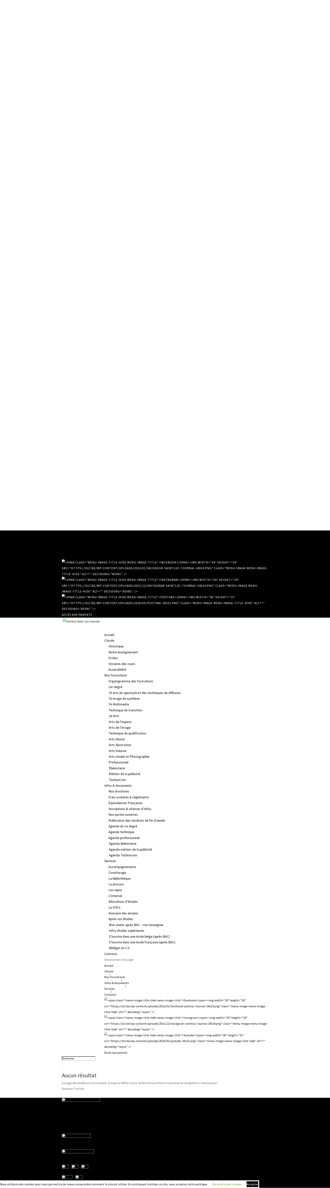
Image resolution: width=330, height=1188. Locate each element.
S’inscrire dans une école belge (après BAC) (139, 936)
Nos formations (114, 977)
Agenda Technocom (123, 855)
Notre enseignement (123, 652)
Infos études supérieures (126, 930)
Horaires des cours (121, 664)
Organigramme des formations (130, 681)
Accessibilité (117, 669)
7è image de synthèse (124, 698)
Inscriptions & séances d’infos (129, 809)
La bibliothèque (119, 878)
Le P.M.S (114, 907)
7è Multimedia (118, 704)
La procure (116, 884)
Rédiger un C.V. (119, 948)
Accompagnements (122, 867)
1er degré (115, 687)
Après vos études (120, 919)
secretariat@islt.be (74, 1131)
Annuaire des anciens (123, 913)
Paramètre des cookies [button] (227, 1184)
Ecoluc (113, 658)
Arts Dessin (117, 739)
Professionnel (118, 762)
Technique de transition (125, 710)
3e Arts (114, 716)
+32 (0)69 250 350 (74, 533)
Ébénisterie (117, 768)
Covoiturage (117, 872)
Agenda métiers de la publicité (130, 849)
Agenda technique (121, 832)
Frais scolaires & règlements (128, 797)
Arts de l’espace (120, 722)
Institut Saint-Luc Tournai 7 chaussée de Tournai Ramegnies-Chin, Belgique (79, 1112)
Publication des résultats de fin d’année (136, 820)
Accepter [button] (252, 1184)
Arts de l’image (120, 727)
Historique (116, 646)
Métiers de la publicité (124, 774)
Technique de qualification (127, 733)
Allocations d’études (123, 901)
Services (109, 989)
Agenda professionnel (124, 838)
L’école (108, 971)
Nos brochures (118, 791)
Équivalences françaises (125, 803)
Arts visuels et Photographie (129, 756)
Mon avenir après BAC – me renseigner (136, 925)
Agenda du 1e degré (122, 826)
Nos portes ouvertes (123, 814)
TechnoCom (117, 780)
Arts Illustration (120, 745)
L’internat (115, 896)
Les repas (115, 890)
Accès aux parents (77, 615)
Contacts (110, 954)
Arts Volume (117, 751)
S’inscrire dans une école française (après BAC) (142, 942)
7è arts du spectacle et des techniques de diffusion (144, 693)
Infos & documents (116, 983)
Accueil (109, 635)
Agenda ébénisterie (122, 843)
